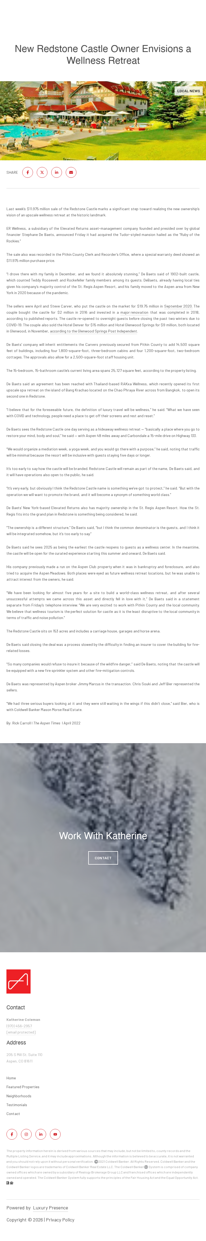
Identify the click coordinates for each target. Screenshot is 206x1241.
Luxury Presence (50, 1207)
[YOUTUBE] (55, 1134)
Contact (13, 1114)
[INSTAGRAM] (26, 1134)
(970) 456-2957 (19, 1026)
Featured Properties (22, 1086)
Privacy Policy (60, 1220)
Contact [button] (103, 857)
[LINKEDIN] (40, 1134)
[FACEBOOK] (11, 1134)
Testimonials (16, 1104)
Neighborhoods (18, 1096)
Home (11, 1078)
